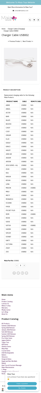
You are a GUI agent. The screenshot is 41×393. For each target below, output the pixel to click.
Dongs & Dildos (6, 359)
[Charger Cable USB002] (20, 64)
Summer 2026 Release (9, 326)
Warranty (5, 308)
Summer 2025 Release (9, 334)
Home (3, 29)
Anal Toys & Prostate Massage (12, 365)
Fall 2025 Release (7, 332)
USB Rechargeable (8, 353)
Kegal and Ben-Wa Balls (9, 361)
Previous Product (15, 41)
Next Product (27, 41)
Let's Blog (5, 312)
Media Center (6, 310)
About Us (4, 314)
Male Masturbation (8, 367)
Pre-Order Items (7, 338)
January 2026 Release (8, 330)
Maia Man (5, 348)
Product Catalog (7, 301)
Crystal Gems (6, 351)
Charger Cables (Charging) (16, 29)
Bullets (4, 355)
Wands (4, 363)
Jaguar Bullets (6, 340)
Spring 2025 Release (8, 336)
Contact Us (5, 303)
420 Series (5, 344)
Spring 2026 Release (8, 328)
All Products (6, 323)
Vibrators (5, 357)
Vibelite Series (6, 346)
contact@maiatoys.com (21, 10)
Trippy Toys (5, 342)
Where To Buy (6, 306)
